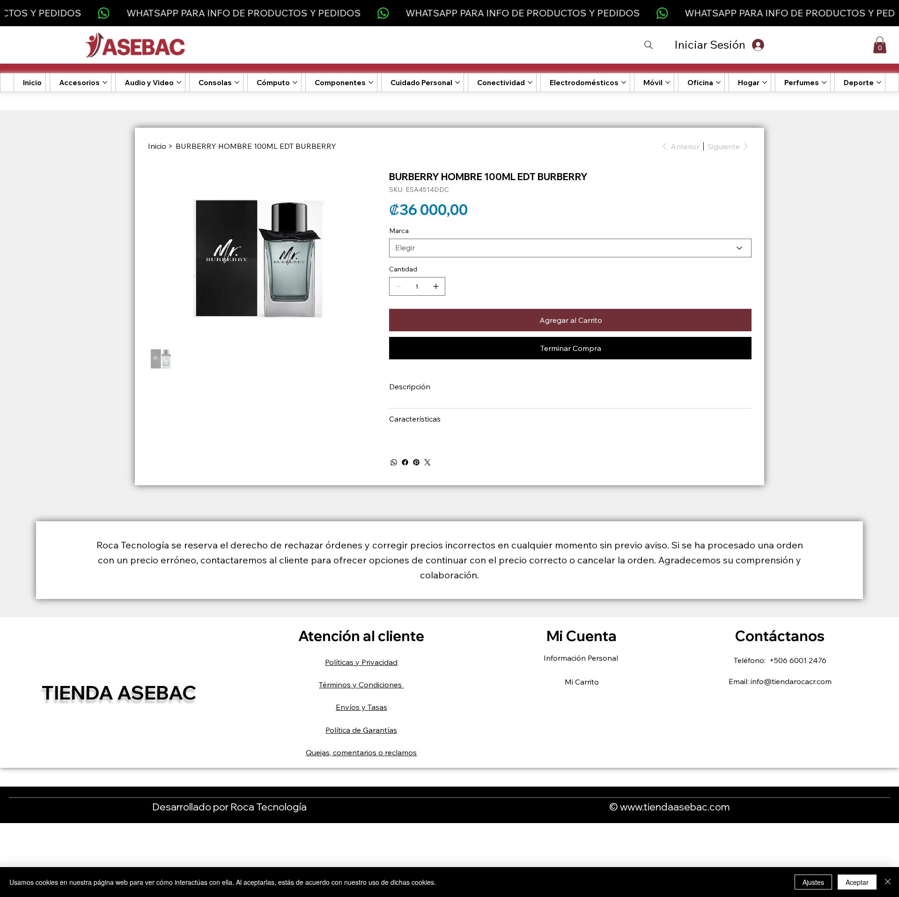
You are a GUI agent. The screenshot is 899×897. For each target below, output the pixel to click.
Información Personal (582, 658)
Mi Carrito (582, 681)
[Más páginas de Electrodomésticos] (623, 82)
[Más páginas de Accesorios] (105, 82)
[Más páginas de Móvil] (667, 82)
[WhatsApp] (393, 462)
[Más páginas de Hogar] (764, 82)
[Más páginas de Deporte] (879, 82)
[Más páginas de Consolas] (237, 82)
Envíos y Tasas (361, 707)
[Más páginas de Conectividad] (530, 82)
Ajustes (813, 882)
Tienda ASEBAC (119, 692)
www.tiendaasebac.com (675, 807)
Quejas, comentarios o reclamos (361, 752)
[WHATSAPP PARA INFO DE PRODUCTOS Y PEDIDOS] (450, 13)
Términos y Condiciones (361, 684)
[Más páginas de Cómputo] (295, 82)
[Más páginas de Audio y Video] (179, 82)
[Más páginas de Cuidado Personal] (457, 82)
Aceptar (857, 882)
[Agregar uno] (436, 286)
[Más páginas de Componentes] (370, 82)
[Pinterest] (416, 462)
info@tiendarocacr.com (791, 681)
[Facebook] (405, 462)
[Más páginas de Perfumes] (824, 82)
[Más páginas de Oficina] (718, 82)
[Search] (648, 45)
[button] (880, 44)
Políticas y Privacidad (361, 662)
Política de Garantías (361, 730)
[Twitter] (427, 462)
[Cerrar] (887, 882)
